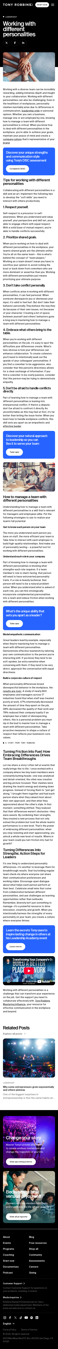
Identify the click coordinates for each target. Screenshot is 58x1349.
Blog (31, 1237)
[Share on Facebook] (14, 42)
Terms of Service (29, 1329)
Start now (8, 1260)
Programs (8, 1249)
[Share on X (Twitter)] (6, 42)
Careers (33, 1266)
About (6, 1237)
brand (6, 142)
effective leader (12, 426)
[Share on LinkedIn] (23, 42)
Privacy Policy (9, 1329)
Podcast (8, 1272)
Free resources (38, 1243)
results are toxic (12, 691)
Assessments (37, 1260)
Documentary (11, 1266)
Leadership (11, 17)
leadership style (31, 110)
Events (7, 1243)
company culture (12, 139)
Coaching (8, 1254)
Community (35, 1254)
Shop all (33, 1249)
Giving (32, 1272)
